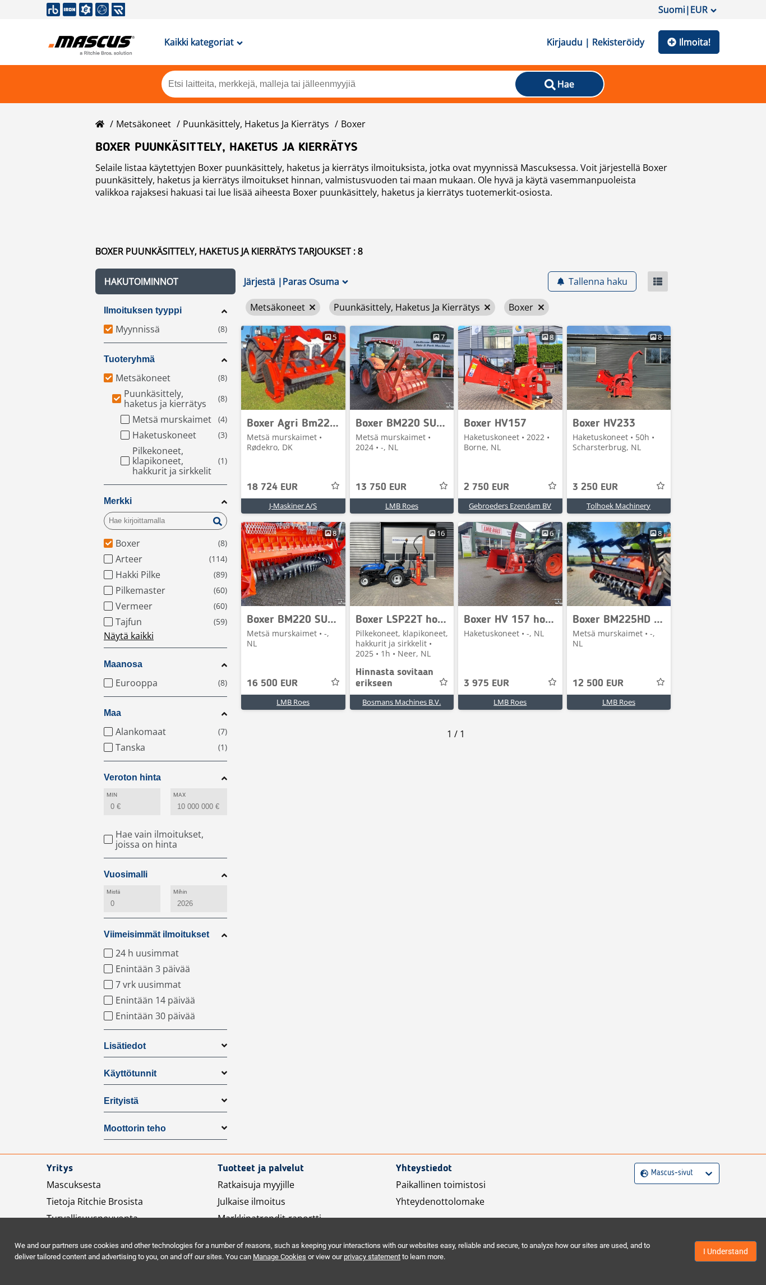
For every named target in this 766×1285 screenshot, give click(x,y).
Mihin (180, 892)
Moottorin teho (135, 1128)
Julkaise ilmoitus (251, 1201)
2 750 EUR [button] (486, 487)
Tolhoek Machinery (618, 506)
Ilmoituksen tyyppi (143, 310)
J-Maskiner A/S (293, 506)
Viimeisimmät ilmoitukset (156, 934)
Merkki (118, 501)
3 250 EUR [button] (595, 487)
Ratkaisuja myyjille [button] (256, 1184)
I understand (725, 1251)
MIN (112, 795)
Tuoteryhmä (129, 359)
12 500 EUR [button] (598, 683)
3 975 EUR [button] (486, 683)
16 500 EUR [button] (272, 683)
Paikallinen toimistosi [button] (441, 1184)
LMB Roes (401, 506)
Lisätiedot (125, 1046)
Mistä (113, 892)
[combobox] (641, 1173)
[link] (293, 368)
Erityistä (121, 1101)
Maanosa (123, 664)
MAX (179, 795)
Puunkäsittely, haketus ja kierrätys (256, 124)
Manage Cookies (279, 1256)
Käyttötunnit (130, 1073)
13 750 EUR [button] (381, 487)
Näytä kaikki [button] (129, 636)
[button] (165, 281)
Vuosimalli (125, 874)
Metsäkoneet (143, 124)
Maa (112, 713)
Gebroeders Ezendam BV (510, 506)
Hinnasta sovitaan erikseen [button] (394, 677)
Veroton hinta (132, 777)
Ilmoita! (694, 42)
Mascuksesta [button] (74, 1184)
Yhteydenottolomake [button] (440, 1201)
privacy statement (372, 1256)
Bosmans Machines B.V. (401, 702)
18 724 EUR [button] (272, 487)
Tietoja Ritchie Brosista (95, 1201)
